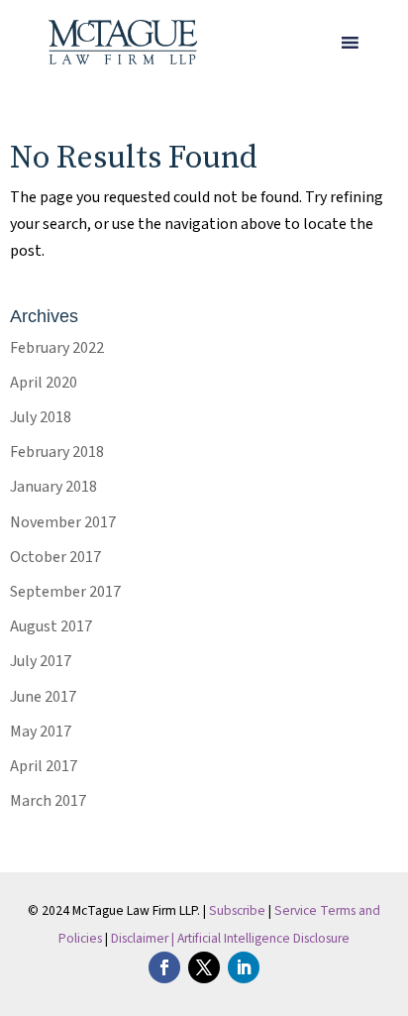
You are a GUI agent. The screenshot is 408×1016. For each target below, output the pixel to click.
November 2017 (63, 522)
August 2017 (51, 626)
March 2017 (48, 801)
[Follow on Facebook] (164, 967)
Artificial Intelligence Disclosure (263, 938)
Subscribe (237, 910)
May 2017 (40, 731)
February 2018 (57, 452)
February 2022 (57, 348)
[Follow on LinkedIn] (243, 967)
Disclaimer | (144, 938)
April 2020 (43, 383)
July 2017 (40, 661)
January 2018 (53, 487)
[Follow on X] (204, 967)
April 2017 (43, 766)
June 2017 (43, 697)
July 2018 (40, 417)
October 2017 (55, 557)
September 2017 (65, 592)
